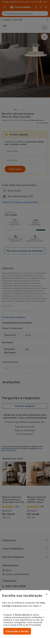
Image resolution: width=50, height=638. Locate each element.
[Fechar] (46, 594)
